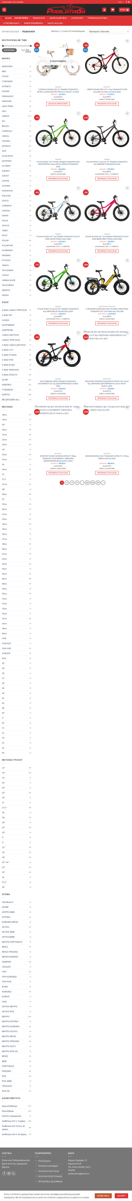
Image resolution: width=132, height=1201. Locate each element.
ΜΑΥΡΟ (5, 1016)
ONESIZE (6, 653)
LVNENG (6, 210)
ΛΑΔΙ (4, 1001)
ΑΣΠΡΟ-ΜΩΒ (8, 912)
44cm (4, 568)
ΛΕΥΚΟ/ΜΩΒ (8, 937)
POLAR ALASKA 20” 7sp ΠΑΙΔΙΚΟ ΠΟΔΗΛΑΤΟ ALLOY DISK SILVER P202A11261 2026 (58, 237)
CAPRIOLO (7, 131)
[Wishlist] (113, 10)
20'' (3, 787)
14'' (3, 772)
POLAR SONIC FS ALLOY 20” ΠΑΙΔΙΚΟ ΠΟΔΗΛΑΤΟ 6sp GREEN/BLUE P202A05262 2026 (58, 310)
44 (3, 693)
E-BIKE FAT (7, 315)
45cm (4, 573)
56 (3, 748)
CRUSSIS (6, 141)
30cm (4, 509)
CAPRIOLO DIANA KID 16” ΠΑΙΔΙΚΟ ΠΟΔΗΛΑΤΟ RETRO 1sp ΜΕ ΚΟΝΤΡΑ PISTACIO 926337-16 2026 (58, 90)
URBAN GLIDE (8, 280)
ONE (4, 638)
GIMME (5, 180)
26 (3, 464)
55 (3, 742)
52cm (4, 603)
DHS (4, 151)
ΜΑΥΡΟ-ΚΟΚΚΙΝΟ (10, 1026)
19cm (4, 419)
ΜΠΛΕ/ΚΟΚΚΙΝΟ (10, 956)
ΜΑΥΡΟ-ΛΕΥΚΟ (9, 1031)
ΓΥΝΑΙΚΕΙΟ (7, 389)
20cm (4, 429)
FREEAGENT (8, 96)
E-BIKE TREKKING (10, 369)
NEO (4, 111)
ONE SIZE (6, 643)
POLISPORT (7, 245)
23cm (4, 444)
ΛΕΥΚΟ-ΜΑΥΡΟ (9, 1006)
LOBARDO (7, 205)
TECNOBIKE (7, 270)
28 (3, 673)
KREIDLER (6, 101)
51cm (4, 598)
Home (8, 18)
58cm (4, 628)
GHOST (5, 175)
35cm (4, 529)
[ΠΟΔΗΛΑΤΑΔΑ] (66, 9)
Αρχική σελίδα (10, 31)
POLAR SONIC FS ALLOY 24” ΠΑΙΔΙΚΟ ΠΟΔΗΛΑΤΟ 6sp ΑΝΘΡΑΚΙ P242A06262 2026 (106, 163)
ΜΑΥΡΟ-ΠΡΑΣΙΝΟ (10, 1041)
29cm (4, 504)
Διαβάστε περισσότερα (58, 104)
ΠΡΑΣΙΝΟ (6, 1071)
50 (3, 723)
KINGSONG (7, 190)
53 (92, 482)
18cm (4, 414)
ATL (3, 121)
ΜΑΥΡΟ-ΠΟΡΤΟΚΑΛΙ (12, 942)
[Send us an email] (129, 2)
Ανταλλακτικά (58, 18)
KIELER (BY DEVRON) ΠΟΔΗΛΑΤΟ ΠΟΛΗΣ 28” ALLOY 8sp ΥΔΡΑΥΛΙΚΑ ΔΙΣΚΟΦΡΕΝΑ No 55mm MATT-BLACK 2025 (107, 383)
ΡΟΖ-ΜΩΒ (7, 1081)
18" (3, 857)
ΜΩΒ (4, 1061)
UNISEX (5, 320)
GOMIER (6, 185)
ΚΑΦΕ (5, 986)
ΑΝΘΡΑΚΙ (6, 961)
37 (3, 678)
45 (3, 698)
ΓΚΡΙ (4, 971)
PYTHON (6, 260)
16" (3, 852)
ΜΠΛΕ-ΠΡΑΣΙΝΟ (10, 952)
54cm (4, 613)
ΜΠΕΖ (5, 947)
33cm (4, 524)
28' (3, 887)
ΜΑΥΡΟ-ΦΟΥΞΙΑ (10, 1051)
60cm (4, 633)
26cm (4, 469)
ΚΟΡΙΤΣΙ (6, 394)
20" (3, 424)
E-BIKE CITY (7, 350)
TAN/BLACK (7, 902)
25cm (4, 459)
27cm (4, 484)
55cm (4, 618)
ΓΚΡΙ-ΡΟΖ (6, 981)
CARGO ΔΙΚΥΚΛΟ (10, 335)
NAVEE (5, 215)
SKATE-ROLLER (55, 23)
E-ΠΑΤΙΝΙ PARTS (11, 23)
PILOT (4, 235)
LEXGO (5, 200)
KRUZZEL (6, 195)
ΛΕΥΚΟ (5, 927)
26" (3, 792)
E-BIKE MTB (7, 360)
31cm (4, 514)
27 (3, 474)
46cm (4, 578)
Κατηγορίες (21, 18)
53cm (4, 608)
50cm (4, 593)
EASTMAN (7, 161)
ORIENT (5, 116)
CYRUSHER (7, 81)
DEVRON (6, 146)
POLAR (5, 240)
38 (3, 683)
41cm (4, 554)
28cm (4, 494)
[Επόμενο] (103, 483)
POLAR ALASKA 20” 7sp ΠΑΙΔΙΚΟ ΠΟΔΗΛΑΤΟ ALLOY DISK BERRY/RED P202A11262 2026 (107, 237)
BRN (4, 71)
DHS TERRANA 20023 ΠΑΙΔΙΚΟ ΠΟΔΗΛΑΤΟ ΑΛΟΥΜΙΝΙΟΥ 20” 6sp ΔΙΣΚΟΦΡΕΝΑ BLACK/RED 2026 (58, 383)
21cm (4, 434)
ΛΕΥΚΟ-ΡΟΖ (8, 1011)
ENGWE (5, 91)
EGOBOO (6, 86)
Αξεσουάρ (77, 18)
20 (3, 663)
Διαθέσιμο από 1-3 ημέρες (14, 1121)
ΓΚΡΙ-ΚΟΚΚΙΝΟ (9, 976)
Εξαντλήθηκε (8, 1111)
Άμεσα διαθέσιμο (9, 1106)
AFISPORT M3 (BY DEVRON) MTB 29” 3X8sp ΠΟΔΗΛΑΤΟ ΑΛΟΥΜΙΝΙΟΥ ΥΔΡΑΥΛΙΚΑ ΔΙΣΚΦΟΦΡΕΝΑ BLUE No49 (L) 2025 (58, 458)
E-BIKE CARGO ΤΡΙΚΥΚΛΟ (14, 310)
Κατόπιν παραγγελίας (11, 1116)
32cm (4, 519)
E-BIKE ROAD (8, 365)
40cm (4, 549)
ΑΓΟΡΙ (5, 379)
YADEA (5, 295)
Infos (120, 2)
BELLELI (5, 126)
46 (3, 703)
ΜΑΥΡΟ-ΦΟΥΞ (9, 1046)
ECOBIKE (6, 166)
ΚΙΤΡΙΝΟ (6, 917)
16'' (3, 777)
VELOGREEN (8, 285)
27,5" (4, 882)
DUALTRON (7, 156)
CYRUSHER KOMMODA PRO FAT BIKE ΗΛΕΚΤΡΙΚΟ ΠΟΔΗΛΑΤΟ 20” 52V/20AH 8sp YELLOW (107, 310)
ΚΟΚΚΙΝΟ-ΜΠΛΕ (10, 922)
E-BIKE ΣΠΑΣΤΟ (9, 374)
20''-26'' (5, 862)
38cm (4, 544)
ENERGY (6, 171)
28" (3, 489)
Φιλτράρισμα (9, 50)
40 (3, 688)
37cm (4, 539)
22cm (4, 439)
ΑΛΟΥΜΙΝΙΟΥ (8, 325)
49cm (4, 588)
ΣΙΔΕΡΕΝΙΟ (7, 330)
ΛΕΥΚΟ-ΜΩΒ (8, 932)
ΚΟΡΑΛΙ (6, 996)
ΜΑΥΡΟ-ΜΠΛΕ (9, 1036)
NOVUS (5, 225)
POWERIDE (7, 250)
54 (3, 737)
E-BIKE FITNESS (9, 355)
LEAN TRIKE (7, 106)
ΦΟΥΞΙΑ (6, 1091)
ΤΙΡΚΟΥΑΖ (7, 1086)
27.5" (4, 807)
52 (3, 733)
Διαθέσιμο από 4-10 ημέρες (14, 1134)
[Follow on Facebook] (126, 2)
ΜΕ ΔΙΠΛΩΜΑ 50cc (10, 399)
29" (3, 827)
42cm (4, 559)
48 (3, 708)
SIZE (4, 658)
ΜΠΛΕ (5, 1056)
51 (3, 728)
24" (3, 449)
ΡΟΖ (4, 1076)
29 (3, 499)
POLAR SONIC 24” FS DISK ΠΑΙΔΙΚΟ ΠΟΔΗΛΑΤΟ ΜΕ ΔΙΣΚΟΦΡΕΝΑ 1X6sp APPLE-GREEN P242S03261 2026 (58, 164)
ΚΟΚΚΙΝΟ (6, 991)
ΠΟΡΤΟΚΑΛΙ (8, 1066)
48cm (4, 583)
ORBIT (5, 230)
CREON (5, 136)
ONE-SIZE (6, 648)
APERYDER (7, 66)
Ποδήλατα (39, 18)
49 (3, 713)
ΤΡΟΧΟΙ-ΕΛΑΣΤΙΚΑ (97, 18)
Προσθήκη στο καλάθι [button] (107, 104)
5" (3, 718)
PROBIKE (6, 255)
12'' (3, 767)
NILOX (5, 220)
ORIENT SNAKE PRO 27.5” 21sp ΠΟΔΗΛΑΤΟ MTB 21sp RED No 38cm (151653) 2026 (107, 90)
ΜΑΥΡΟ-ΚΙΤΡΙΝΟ (10, 1021)
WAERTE (6, 290)
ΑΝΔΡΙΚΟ (6, 384)
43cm (4, 564)
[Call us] (13, 1173)
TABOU (5, 265)
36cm (4, 534)
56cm (4, 623)
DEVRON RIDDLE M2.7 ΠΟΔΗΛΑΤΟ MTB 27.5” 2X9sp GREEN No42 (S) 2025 (107, 457)
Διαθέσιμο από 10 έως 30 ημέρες (13, 1128)
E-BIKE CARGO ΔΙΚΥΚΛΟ (14, 345)
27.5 (4, 479)
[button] (4, 10)
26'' (3, 668)
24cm (4, 454)
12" (3, 847)
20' (3, 782)
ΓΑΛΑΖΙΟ (6, 967)
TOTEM (5, 275)
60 (3, 752)
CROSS (5, 76)
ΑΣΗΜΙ (5, 907)
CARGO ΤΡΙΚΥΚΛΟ (11, 340)
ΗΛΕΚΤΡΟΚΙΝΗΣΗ (33, 23)
